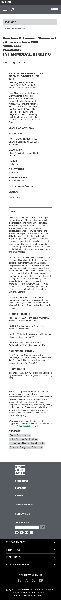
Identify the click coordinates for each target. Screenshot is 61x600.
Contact (38, 592)
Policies (27, 592)
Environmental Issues (19, 443)
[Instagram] (26, 580)
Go (42, 527)
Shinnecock (37, 447)
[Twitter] (33, 580)
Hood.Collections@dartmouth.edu (27, 426)
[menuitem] (30, 542)
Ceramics (14, 447)
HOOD (54, 8)
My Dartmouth (16, 542)
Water (34, 439)
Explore (10, 22)
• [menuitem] (52, 589)
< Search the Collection (15, 28)
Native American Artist (20, 439)
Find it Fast (14, 549)
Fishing (27, 435)
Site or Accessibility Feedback (28, 595)
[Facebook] (19, 580)
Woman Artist (16, 435)
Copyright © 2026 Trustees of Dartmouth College (27, 589)
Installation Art (38, 443)
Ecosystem (25, 447)
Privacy (15, 592)
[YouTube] (41, 580)
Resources (13, 557)
